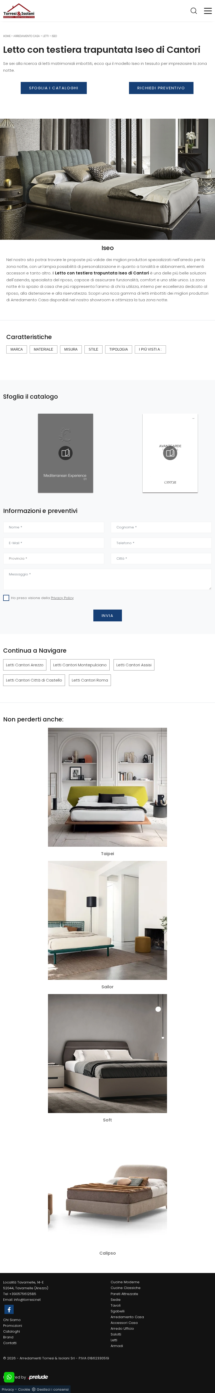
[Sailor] (107, 920)
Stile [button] (93, 349)
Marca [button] (16, 349)
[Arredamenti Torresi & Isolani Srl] (19, 10)
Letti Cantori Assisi (134, 665)
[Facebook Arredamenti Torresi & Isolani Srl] (9, 1309)
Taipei (107, 854)
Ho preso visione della (42, 597)
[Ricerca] (194, 10)
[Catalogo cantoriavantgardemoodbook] (135, 453)
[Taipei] (107, 787)
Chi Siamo (12, 1319)
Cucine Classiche (126, 1287)
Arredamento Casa (26, 36)
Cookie (24, 1389)
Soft (107, 1120)
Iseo (54, 36)
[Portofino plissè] (53, 102)
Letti (46, 36)
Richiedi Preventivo (161, 88)
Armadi (117, 1345)
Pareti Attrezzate (124, 1293)
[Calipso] (107, 1186)
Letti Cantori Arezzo (25, 665)
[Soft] (107, 1053)
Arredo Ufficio (122, 1328)
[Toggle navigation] (208, 10)
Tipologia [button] (118, 349)
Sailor (107, 987)
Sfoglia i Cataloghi (53, 88)
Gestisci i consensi (53, 1389)
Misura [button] (71, 349)
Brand (8, 1337)
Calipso (107, 1253)
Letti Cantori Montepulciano (80, 665)
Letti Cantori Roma (90, 680)
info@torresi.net (27, 1299)
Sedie (116, 1299)
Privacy (8, 1389)
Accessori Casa (124, 1322)
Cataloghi (11, 1331)
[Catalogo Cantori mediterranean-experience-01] (30, 453)
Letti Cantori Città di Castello (34, 680)
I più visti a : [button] (150, 349)
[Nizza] (161, 102)
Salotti (116, 1334)
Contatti (10, 1342)
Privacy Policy (62, 597)
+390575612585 (22, 1293)
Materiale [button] (43, 349)
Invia (108, 615)
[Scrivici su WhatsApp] (9, 1377)
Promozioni (12, 1325)
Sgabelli (118, 1311)
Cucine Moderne (125, 1282)
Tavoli (116, 1305)
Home (6, 36)
